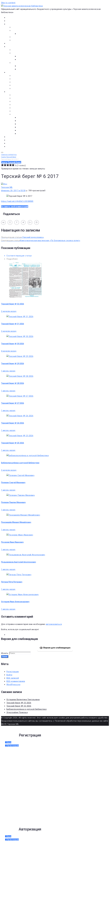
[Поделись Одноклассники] (10, 222)
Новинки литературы (27, 56)
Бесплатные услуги (21, 40)
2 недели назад (8, 311)
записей (12, 678)
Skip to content (8, 2)
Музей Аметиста (20, 79)
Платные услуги (19, 37)
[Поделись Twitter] (23, 222)
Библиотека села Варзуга (24, 82)
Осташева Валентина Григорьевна (23, 699)
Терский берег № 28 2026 (12, 383)
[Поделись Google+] (30, 222)
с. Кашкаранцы (24, 124)
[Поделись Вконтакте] (3, 222)
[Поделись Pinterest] (36, 222)
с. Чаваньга (22, 130)
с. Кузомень (23, 127)
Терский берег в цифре (17, 137)
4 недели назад (8, 351)
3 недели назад (8, 331)
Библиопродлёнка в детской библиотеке (20, 463)
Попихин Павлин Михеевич (13, 502)
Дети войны (18, 98)
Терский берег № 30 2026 (12, 344)
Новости (10, 21)
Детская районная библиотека (27, 75)
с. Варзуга (22, 121)
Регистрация (12, 671)
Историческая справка (23, 30)
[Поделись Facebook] (16, 222)
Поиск (4, 656)
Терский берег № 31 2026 (12, 324)
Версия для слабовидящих (56, 647)
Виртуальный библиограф (18, 143)
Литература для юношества (30, 69)
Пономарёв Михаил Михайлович (16, 522)
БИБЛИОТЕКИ (12, 72)
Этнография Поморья (17, 712)
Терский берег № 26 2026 (12, 423)
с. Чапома (22, 133)
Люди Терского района (23, 101)
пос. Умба (22, 117)
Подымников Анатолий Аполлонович (18, 562)
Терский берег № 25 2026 (12, 443)
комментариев (15, 681)
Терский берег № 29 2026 (12, 363)
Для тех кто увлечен (27, 66)
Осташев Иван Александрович (15, 602)
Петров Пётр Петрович (11, 582)
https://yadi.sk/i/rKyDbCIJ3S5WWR (17, 201)
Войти (9, 675)
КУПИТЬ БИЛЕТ (13, 146)
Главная (10, 17)
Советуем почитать (26, 59)
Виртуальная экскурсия (23, 27)
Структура (22, 33)
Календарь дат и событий (24, 108)
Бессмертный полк (21, 95)
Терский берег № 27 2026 (12, 403)
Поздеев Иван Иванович (12, 542)
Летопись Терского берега (25, 104)
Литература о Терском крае (25, 114)
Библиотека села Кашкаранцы (27, 85)
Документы (12, 43)
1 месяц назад (8, 371)
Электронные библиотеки (24, 50)
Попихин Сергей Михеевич (13, 482)
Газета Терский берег (16, 140)
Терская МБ (7, 187)
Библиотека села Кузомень (25, 88)
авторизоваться (54, 624)
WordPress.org (13, 684)
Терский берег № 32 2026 (12, 304)
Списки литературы (21, 111)
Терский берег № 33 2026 (18, 703)
